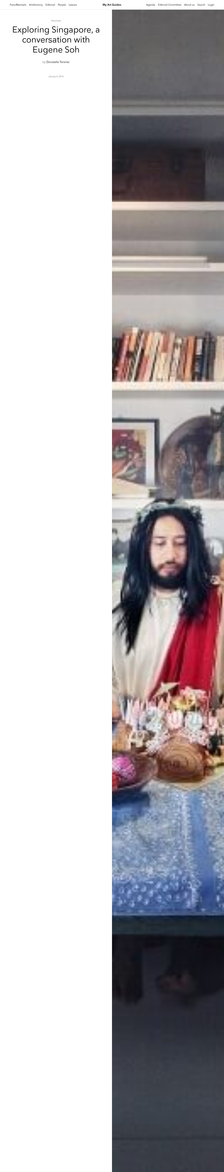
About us (189, 4)
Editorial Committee (169, 4)
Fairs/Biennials (18, 4)
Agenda (150, 4)
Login (211, 4)
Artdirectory (36, 4)
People (62, 4)
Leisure (73, 4)
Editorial (50, 4)
